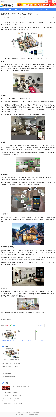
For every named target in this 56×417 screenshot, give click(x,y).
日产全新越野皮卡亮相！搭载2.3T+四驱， (11, 376)
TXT (39, 414)
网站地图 (37, 414)
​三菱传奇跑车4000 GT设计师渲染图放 (10, 373)
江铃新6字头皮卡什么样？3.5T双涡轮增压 (11, 366)
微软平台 (9, 319)
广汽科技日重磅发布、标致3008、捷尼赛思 (11, 370)
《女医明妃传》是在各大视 (25, 340)
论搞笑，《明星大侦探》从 (42, 340)
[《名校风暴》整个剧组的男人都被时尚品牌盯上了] (6, 388)
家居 (5, 17)
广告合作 (9, 1)
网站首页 (17, 414)
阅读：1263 (9, 17)
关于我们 (21, 414)
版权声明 (33, 414)
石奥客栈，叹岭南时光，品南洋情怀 (10, 392)
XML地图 (29, 414)
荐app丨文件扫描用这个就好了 (8, 400)
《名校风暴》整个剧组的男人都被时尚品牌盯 (20, 386)
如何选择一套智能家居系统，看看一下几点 (11, 359)
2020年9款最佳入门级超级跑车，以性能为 (11, 363)
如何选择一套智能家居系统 (8, 340)
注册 (54, 1)
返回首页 (3, 1)
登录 (50, 1)
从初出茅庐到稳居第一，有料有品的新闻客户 (12, 403)
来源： (16, 17)
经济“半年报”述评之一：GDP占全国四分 (11, 398)
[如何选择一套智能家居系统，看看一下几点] (27, 353)
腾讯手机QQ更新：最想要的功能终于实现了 (11, 395)
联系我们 (25, 414)
